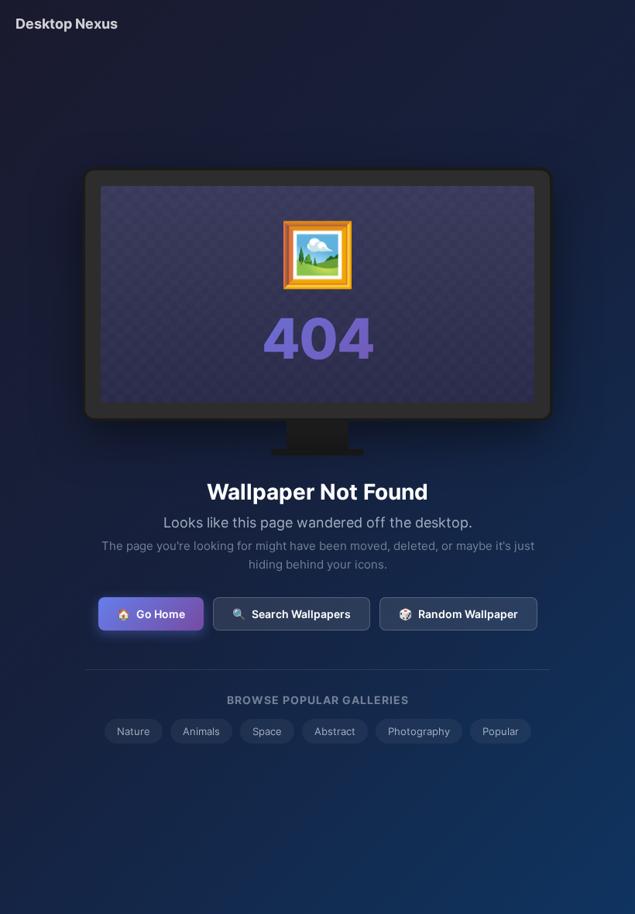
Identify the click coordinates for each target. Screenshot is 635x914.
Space (267, 731)
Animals (201, 731)
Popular (500, 731)
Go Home (151, 613)
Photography (419, 731)
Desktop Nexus (66, 23)
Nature (133, 731)
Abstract (334, 731)
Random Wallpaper (458, 613)
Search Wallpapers (291, 613)
